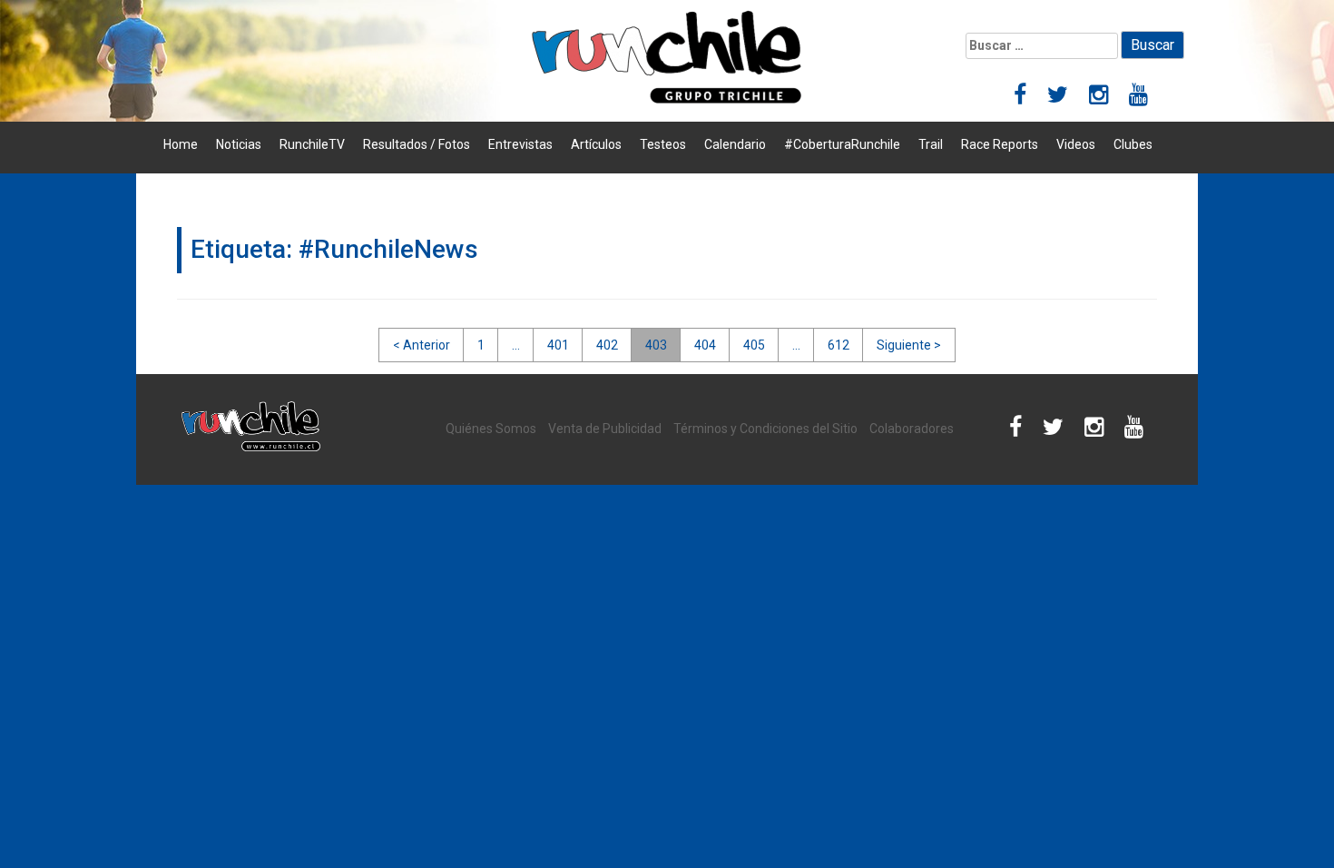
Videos (1075, 144)
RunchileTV (312, 144)
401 (558, 345)
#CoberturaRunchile (842, 144)
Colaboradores (911, 428)
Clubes (1133, 144)
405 (754, 345)
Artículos (596, 144)
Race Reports (999, 144)
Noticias (238, 144)
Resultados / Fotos (416, 144)
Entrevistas (520, 144)
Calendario (735, 144)
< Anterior (421, 345)
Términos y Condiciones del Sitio (765, 428)
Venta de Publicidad (605, 428)
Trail (930, 144)
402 (607, 345)
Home (180, 144)
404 (705, 345)
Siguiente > (909, 345)
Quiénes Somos (491, 428)
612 (838, 345)
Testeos (663, 144)
